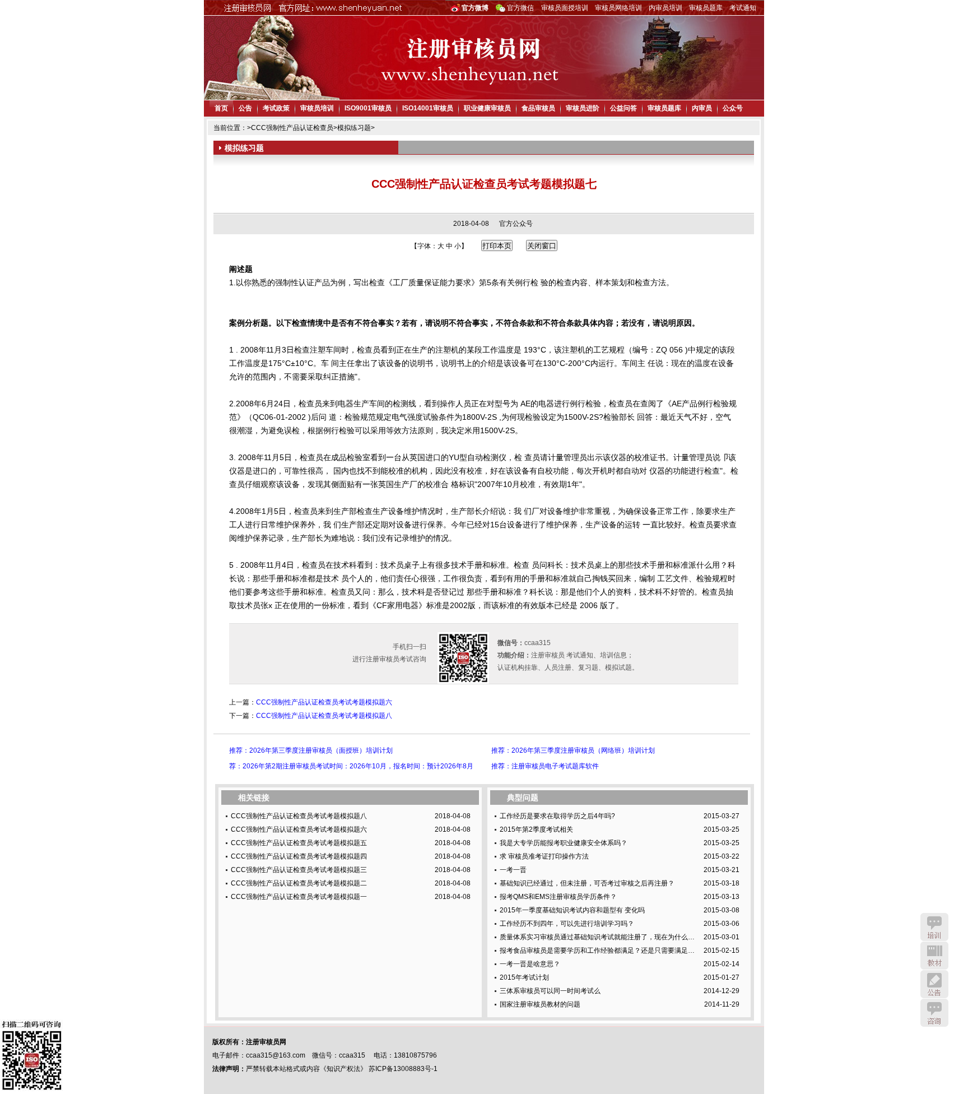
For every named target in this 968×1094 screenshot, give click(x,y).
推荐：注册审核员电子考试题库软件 (545, 766)
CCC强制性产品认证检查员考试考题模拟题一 (299, 897)
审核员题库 (706, 8)
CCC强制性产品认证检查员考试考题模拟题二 (299, 883)
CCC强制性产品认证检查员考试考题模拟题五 (299, 843)
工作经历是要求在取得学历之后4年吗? (557, 816)
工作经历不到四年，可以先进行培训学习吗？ (567, 924)
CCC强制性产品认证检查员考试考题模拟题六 (324, 702)
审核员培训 (317, 108)
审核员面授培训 (564, 8)
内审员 (702, 108)
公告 (245, 108)
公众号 (733, 108)
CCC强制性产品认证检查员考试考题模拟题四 (299, 856)
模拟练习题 (354, 128)
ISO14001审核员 (427, 108)
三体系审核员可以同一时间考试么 (550, 991)
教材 (934, 956)
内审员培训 (665, 8)
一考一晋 (513, 870)
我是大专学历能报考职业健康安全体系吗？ (563, 843)
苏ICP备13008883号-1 (403, 1069)
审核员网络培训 (618, 8)
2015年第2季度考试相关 (536, 829)
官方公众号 (516, 224)
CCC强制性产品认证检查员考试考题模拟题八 (324, 716)
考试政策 (276, 108)
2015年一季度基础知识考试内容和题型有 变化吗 (572, 910)
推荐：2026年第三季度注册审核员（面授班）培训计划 (311, 750)
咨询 (934, 1013)
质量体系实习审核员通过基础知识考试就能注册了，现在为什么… (597, 937)
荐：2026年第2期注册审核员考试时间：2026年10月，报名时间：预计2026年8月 (351, 766)
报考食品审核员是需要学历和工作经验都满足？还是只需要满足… (597, 950)
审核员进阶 (582, 108)
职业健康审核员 (487, 108)
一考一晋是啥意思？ (530, 964)
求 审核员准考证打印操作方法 (544, 856)
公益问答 (623, 108)
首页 (221, 108)
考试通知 (742, 8)
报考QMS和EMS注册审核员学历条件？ (558, 897)
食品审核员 (538, 108)
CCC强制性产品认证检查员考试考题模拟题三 (299, 870)
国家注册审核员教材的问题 (540, 1004)
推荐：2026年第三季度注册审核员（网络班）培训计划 (573, 750)
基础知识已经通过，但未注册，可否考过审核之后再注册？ (587, 883)
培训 (934, 927)
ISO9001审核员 (368, 108)
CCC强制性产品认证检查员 (292, 128)
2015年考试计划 (524, 977)
